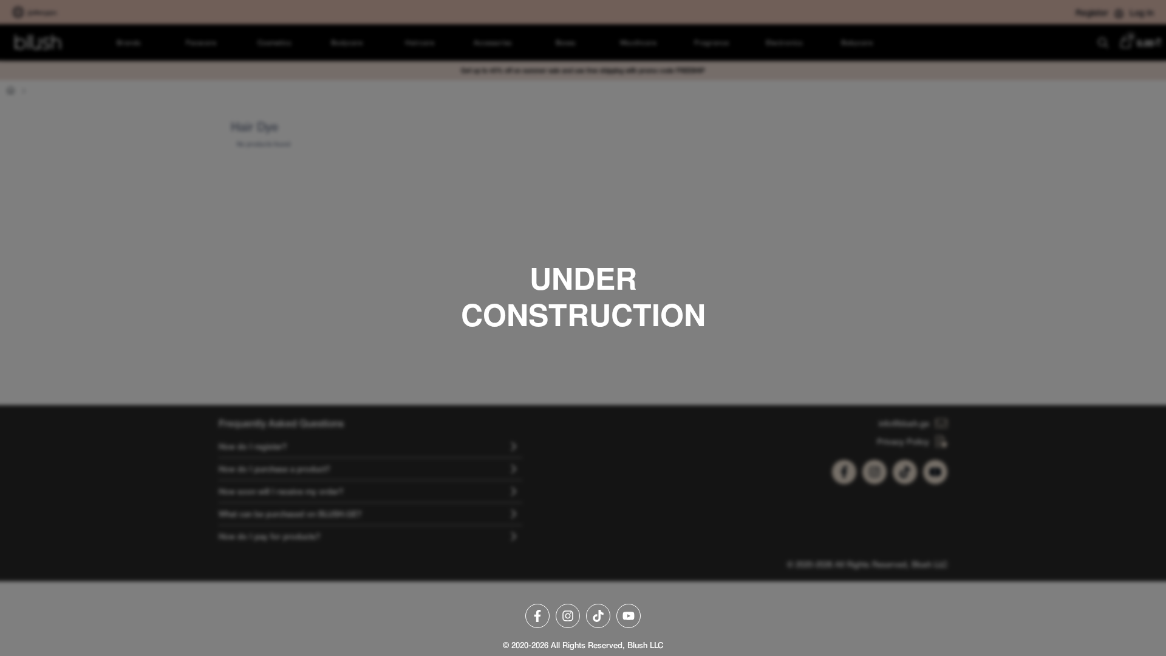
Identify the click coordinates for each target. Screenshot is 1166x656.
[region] (583, 328)
